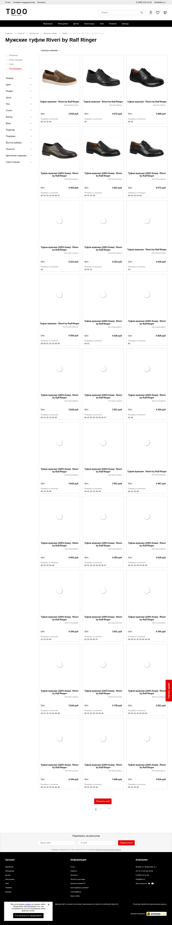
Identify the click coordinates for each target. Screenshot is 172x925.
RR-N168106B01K (71, 179)
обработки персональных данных (108, 850)
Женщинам (63, 24)
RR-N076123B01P (115, 253)
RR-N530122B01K (71, 475)
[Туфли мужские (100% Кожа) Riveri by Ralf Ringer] (59, 149)
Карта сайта (75, 896)
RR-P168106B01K (115, 549)
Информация (78, 859)
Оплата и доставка (78, 879)
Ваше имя (45, 843)
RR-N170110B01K (159, 401)
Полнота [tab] (10, 149)
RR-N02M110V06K (71, 105)
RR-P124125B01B (159, 697)
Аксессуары (89, 24)
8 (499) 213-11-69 (144, 2)
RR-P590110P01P (115, 623)
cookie (28, 904)
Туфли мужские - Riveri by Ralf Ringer (59, 102)
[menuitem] (48, 23)
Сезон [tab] (9, 110)
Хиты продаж (16, 60)
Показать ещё (103, 801)
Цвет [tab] (8, 85)
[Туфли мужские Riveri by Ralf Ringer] (59, 77)
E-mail (84, 843)
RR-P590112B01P (115, 401)
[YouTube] (152, 883)
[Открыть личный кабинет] (151, 12)
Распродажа (15, 69)
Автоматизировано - (138, 914)
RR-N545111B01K (159, 179)
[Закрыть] (48, 904)
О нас (7, 2)
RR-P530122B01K (159, 549)
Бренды (125, 24)
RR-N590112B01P (115, 475)
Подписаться (126, 843)
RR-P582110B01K (115, 771)
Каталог (21, 33)
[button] (142, 12)
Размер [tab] (9, 78)
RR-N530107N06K (159, 253)
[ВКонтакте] (149, 883)
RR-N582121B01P (71, 253)
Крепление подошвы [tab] (16, 155)
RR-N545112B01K (115, 179)
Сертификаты (76, 892)
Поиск (104, 12)
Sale (102, 24)
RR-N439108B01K (71, 401)
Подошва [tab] (10, 136)
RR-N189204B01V (159, 327)
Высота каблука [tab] (14, 143)
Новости (74, 871)
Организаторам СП (78, 883)
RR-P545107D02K (115, 697)
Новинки (113, 24)
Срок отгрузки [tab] (13, 162)
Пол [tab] (8, 104)
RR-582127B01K (159, 105)
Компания (142, 859)
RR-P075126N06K (159, 475)
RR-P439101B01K (159, 771)
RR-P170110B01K (159, 623)
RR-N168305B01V (115, 327)
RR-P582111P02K (71, 771)
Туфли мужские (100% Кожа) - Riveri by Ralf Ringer (59, 174)
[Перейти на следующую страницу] (108, 809)
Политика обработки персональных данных (150, 904)
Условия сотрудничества (24, 2)
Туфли (65, 33)
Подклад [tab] (10, 130)
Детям (76, 24)
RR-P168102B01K (71, 549)
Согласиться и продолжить (28, 915)
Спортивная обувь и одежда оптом (16, 12)
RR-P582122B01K (71, 697)
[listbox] (50, 50)
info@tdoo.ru (159, 2)
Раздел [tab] (9, 91)
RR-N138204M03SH (70, 327)
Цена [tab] (8, 97)
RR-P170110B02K (71, 623)
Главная (9, 33)
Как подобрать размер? (80, 888)
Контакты (41, 2)
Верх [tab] (8, 123)
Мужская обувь (50, 33)
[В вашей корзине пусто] (165, 12)
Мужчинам (48, 24)
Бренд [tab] (9, 117)
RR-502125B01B (115, 105)
